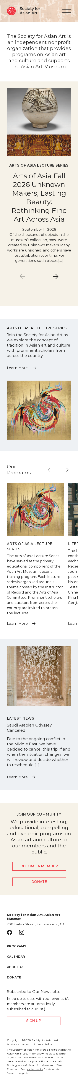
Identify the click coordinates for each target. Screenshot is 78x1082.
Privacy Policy (43, 1044)
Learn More (18, 368)
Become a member (39, 866)
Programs (16, 946)
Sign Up (33, 1021)
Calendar (16, 957)
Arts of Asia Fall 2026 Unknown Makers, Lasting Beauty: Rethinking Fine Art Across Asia (39, 197)
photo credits (34, 1069)
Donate (39, 882)
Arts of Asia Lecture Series (39, 165)
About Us (15, 967)
